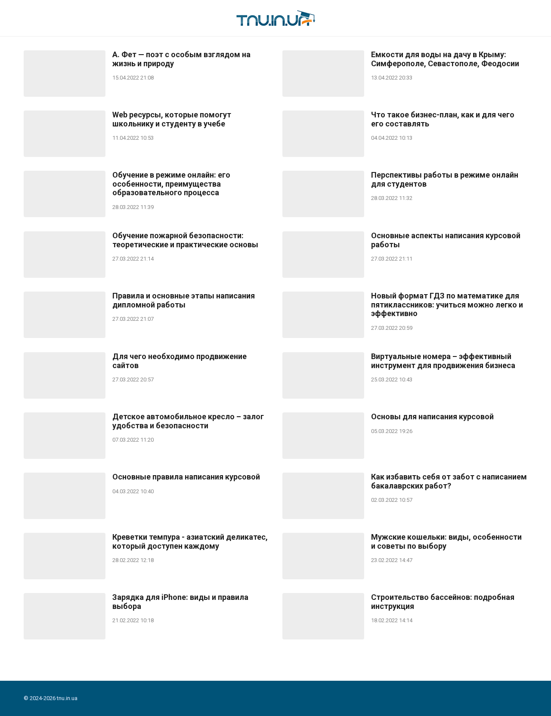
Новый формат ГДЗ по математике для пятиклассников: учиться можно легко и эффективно (447, 305)
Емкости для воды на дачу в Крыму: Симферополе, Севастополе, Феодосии (445, 59)
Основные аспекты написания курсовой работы (445, 240)
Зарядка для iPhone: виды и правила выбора (180, 602)
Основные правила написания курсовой (186, 477)
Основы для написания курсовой (432, 416)
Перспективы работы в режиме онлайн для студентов (444, 179)
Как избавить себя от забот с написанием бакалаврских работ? (449, 481)
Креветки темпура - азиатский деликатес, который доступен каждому (190, 541)
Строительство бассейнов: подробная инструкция (442, 602)
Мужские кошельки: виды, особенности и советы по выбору (446, 541)
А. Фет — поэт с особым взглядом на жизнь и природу (181, 59)
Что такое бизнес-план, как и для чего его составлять (442, 119)
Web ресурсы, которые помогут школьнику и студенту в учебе (171, 119)
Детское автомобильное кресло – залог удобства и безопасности (188, 421)
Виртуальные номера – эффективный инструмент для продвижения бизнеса (443, 361)
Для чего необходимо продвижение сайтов (179, 361)
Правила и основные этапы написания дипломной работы (183, 300)
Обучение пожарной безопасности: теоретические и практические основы (185, 240)
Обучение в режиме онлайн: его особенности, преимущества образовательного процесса (171, 184)
